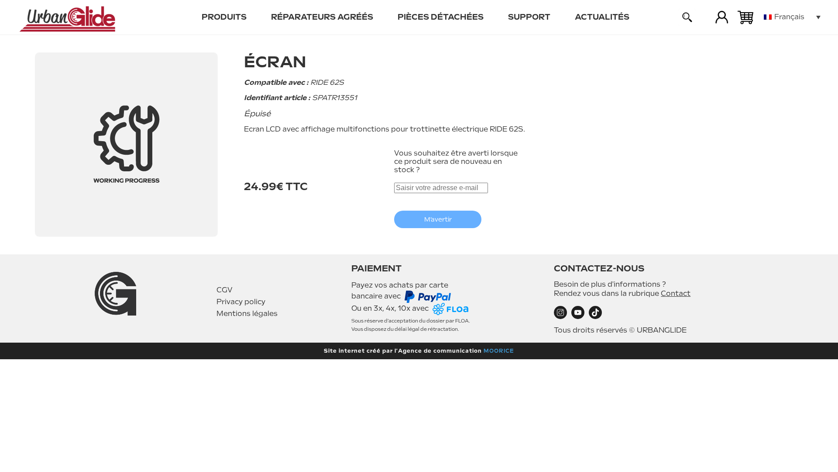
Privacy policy (240, 302)
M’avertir (438, 219)
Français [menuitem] (789, 17)
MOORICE (499, 351)
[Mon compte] (722, 17)
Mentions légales (247, 313)
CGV (224, 290)
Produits (224, 16)
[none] (792, 17)
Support (529, 16)
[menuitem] (224, 17)
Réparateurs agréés (322, 16)
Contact (675, 293)
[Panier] (745, 17)
